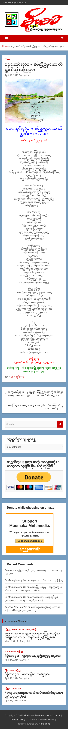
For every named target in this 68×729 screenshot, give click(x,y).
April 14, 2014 (11, 659)
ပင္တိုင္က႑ (8, 629)
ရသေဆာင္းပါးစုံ (29, 629)
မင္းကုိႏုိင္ (17, 376)
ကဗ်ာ (7, 59)
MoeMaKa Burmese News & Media (42, 715)
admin (23, 700)
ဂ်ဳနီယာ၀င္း (9, 670)
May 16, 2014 (11, 641)
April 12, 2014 (11, 678)
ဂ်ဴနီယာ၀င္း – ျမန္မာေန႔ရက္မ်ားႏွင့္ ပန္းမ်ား (33, 655)
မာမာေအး (16, 629)
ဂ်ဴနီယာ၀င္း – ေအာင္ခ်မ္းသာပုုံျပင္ (27, 674)
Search (60, 424)
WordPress (44, 723)
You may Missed (16, 621)
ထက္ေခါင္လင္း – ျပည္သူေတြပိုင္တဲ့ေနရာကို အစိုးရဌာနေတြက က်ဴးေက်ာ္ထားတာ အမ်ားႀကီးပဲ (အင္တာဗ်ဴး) (35, 394)
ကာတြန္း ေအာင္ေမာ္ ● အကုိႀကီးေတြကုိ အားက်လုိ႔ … (34, 407)
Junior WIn (10, 652)
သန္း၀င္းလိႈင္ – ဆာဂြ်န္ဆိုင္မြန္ (46, 580)
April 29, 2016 (11, 75)
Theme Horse (47, 719)
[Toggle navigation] (6, 38)
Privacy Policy (18, 719)
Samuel (8, 570)
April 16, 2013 (11, 700)
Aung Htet (25, 75)
